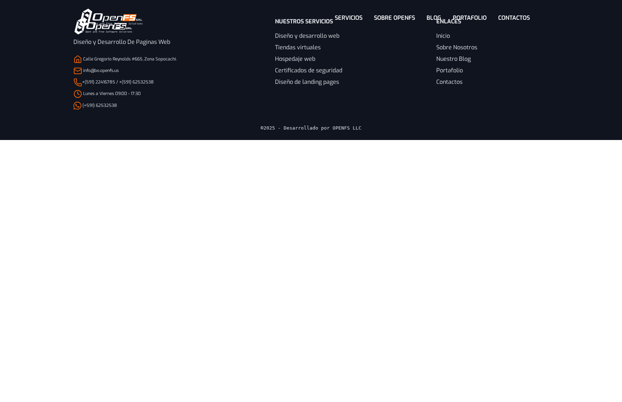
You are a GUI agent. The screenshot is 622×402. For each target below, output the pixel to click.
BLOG (434, 18)
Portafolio (449, 70)
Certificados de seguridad (308, 70)
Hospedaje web (295, 59)
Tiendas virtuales (298, 47)
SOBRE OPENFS (394, 18)
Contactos (449, 82)
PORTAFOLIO (470, 18)
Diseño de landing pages (307, 82)
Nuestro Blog (453, 59)
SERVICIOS (348, 18)
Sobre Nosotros (456, 47)
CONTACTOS (514, 18)
